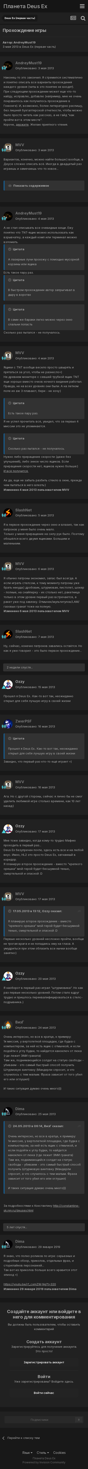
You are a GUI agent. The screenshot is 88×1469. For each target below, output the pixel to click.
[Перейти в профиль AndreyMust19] (8, 65)
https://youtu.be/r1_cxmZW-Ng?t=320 (30, 1284)
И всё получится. (16, 471)
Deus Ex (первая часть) (39, 46)
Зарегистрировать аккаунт (44, 1362)
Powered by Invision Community (44, 1462)
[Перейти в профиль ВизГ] (8, 1025)
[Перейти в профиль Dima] (8, 1111)
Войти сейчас (44, 1393)
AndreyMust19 (25, 42)
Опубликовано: (34, 68)
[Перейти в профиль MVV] (8, 147)
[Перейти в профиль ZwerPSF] (8, 723)
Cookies (59, 1453)
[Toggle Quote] (10, 249)
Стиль (42, 1453)
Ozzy (20, 681)
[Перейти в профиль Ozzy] (8, 684)
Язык (26, 1453)
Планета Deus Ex (25, 6)
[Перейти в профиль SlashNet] (8, 512)
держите (22, 124)
